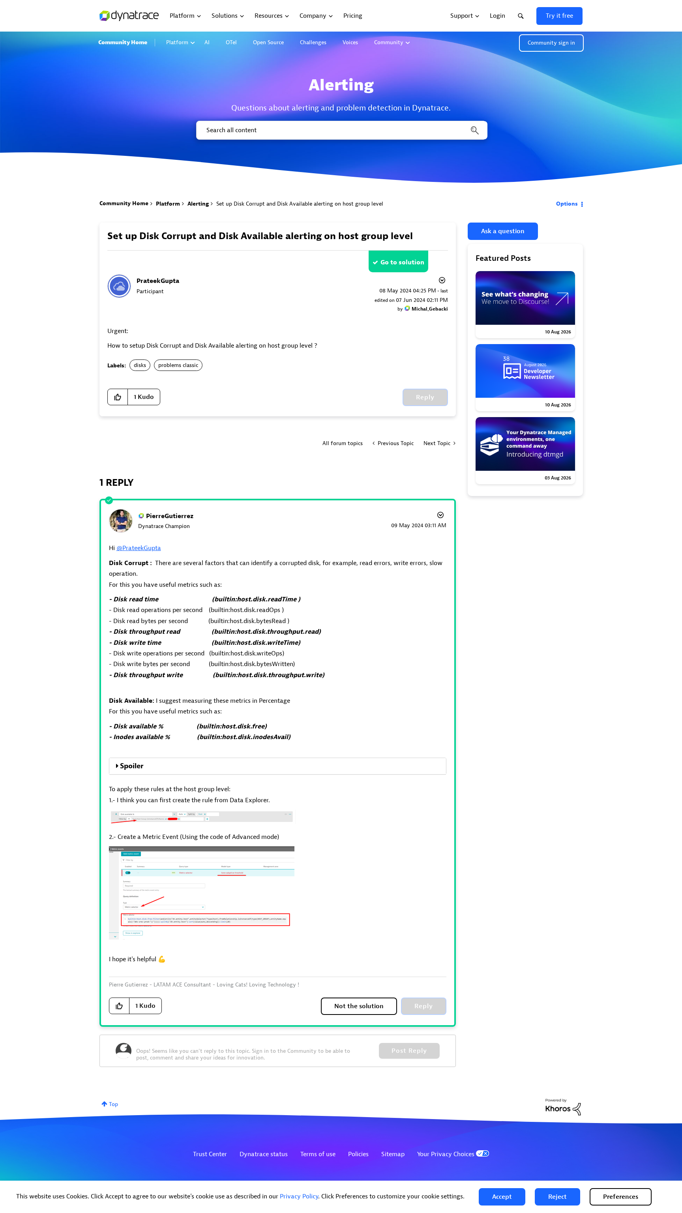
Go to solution (402, 262)
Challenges (313, 42)
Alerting (198, 203)
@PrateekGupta (138, 548)
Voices (350, 42)
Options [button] (567, 203)
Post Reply (409, 1051)
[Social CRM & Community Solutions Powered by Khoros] (563, 1106)
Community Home (122, 42)
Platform (177, 42)
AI (207, 42)
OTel (231, 42)
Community (388, 42)
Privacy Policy (299, 1196)
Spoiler (131, 766)
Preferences (620, 1197)
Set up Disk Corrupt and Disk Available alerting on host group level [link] (299, 203)
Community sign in (551, 42)
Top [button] (113, 1104)
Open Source (268, 42)
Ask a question (503, 231)
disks (140, 365)
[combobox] (341, 130)
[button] (502, 1197)
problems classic (178, 365)
